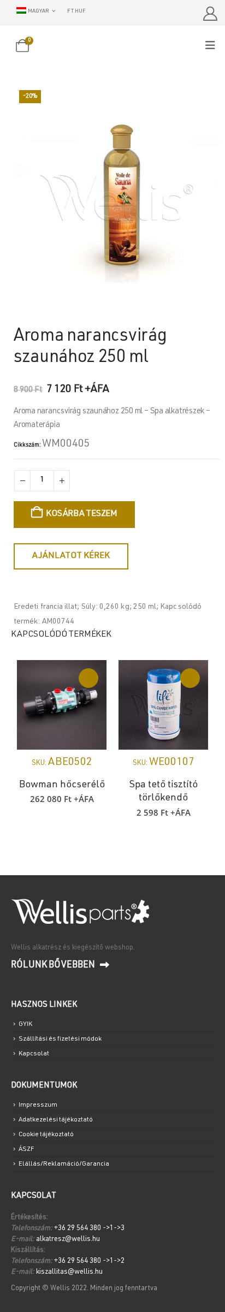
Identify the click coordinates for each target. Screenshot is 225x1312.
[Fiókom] (210, 14)
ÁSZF (26, 1149)
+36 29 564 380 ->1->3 (89, 1228)
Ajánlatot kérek (71, 556)
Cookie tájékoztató (46, 1134)
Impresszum (38, 1105)
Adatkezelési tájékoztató (56, 1120)
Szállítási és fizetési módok (60, 1039)
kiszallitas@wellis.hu (69, 1272)
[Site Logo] (112, 46)
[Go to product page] (61, 705)
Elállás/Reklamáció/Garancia (64, 1164)
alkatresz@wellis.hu (68, 1239)
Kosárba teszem (81, 514)
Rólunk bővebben (54, 965)
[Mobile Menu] (213, 46)
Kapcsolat (34, 1053)
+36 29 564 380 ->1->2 (89, 1261)
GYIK (25, 1024)
